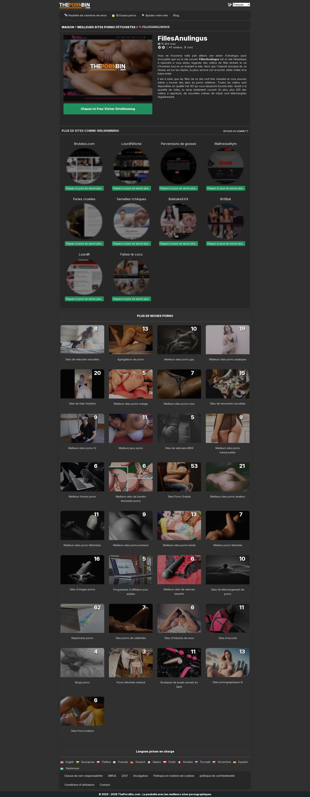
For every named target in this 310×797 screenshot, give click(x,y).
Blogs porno (82, 682)
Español (243, 761)
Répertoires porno (82, 638)
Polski (172, 761)
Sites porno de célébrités (131, 638)
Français (123, 761)
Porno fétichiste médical (131, 682)
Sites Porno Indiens (82, 730)
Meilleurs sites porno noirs (179, 403)
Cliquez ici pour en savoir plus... (84, 188)
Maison (68, 27)
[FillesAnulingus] (108, 68)
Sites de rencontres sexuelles (227, 403)
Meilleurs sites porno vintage (131, 403)
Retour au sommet (235, 131)
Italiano (157, 761)
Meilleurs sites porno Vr (82, 448)
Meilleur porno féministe (227, 545)
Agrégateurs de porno (131, 359)
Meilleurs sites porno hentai (179, 545)
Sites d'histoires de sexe (179, 638)
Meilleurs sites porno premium (131, 545)
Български (87, 761)
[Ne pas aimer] (163, 47)
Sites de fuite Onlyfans (82, 403)
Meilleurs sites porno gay (179, 359)
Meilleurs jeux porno (131, 448)
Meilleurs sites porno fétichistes (106, 27)
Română (188, 761)
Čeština (106, 761)
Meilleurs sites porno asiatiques (227, 359)
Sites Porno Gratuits (179, 496)
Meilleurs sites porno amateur (227, 496)
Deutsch (140, 761)
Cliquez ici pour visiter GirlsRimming (108, 109)
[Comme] (159, 47)
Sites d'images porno (82, 589)
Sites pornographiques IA (228, 682)
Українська (72, 768)
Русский (205, 761)
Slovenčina (224, 761)
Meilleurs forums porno (82, 496)
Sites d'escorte (228, 638)
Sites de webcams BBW (179, 448)
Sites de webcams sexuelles (82, 359)
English (70, 761)
